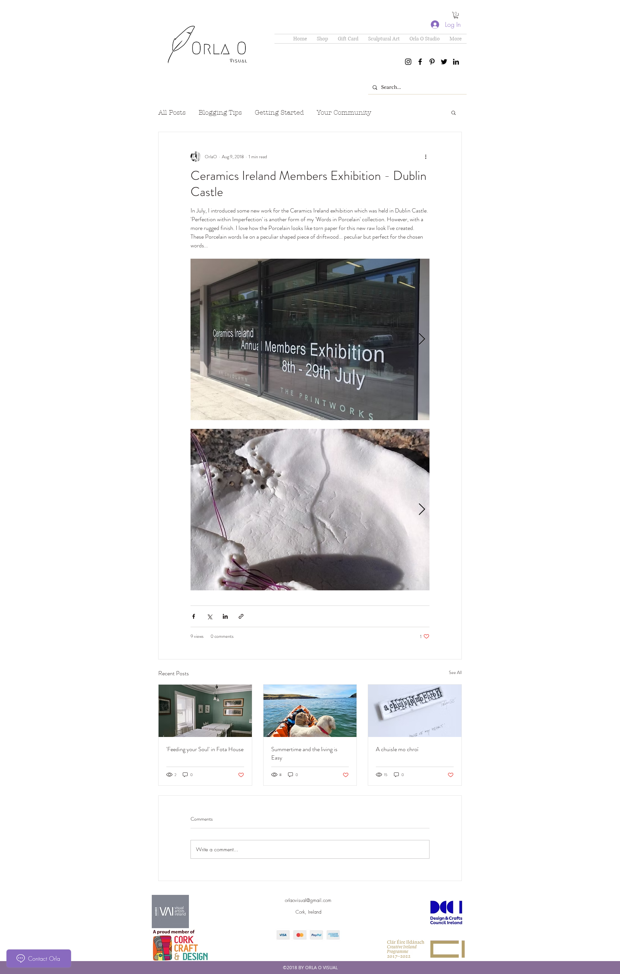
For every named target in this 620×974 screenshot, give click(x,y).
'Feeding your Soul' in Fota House (204, 749)
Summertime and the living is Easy (304, 753)
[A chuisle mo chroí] (414, 711)
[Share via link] (241, 616)
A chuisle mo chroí (397, 749)
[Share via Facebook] (194, 616)
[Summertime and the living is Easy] (310, 711)
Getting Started (279, 112)
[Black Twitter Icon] (444, 61)
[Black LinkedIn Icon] (456, 61)
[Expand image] (310, 339)
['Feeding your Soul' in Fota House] (205, 711)
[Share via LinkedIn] (225, 616)
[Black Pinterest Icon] (432, 61)
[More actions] (425, 157)
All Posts (172, 112)
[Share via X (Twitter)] (209, 616)
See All (455, 672)
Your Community (344, 112)
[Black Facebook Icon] (420, 61)
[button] (456, 15)
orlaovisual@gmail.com (308, 900)
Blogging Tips (220, 112)
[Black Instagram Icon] (408, 61)
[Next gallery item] (422, 339)
